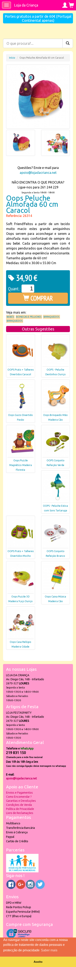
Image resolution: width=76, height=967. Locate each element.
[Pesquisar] (67, 43)
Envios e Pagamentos (19, 792)
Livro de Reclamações (19, 813)
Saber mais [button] (49, 950)
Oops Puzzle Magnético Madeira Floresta (20, 465)
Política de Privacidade (20, 809)
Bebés (10, 316)
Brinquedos (51, 316)
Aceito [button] (38, 961)
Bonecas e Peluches (28, 316)
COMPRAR (41, 298)
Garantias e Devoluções (21, 800)
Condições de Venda (19, 804)
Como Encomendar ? (19, 796)
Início (12, 57)
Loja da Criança (26, 5)
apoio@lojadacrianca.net (38, 172)
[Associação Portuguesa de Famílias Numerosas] (22, 871)
